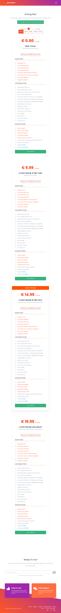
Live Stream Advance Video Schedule (27, 72)
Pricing (35, 606)
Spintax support (21, 128)
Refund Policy (47, 606)
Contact (40, 606)
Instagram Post (21, 63)
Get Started (30, 151)
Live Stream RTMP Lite (23, 65)
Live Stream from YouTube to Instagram (27, 75)
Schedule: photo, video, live (24, 137)
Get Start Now (54, 573)
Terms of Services (50, 608)
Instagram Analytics (22, 80)
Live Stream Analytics (22, 77)
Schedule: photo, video (23, 264)
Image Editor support (22, 135)
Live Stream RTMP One (23, 68)
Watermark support (22, 133)
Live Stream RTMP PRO (23, 70)
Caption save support (23, 130)
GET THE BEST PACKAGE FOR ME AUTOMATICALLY (30, 22)
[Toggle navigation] (55, 2)
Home (30, 606)
